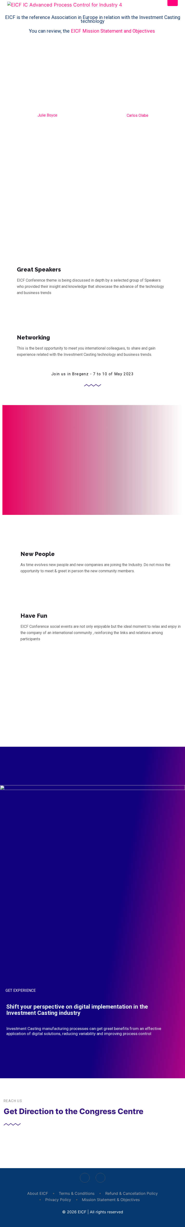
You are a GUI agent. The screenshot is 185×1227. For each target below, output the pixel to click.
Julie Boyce (47, 115)
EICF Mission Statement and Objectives (113, 31)
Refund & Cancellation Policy (131, 1193)
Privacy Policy (58, 1199)
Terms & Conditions (76, 1193)
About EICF (37, 1193)
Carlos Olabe (137, 115)
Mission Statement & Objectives (111, 1199)
